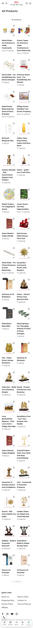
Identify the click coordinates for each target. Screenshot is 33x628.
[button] (13, 25)
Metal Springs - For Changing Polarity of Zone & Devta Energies (24, 329)
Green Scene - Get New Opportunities (23, 206)
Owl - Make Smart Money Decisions (7, 360)
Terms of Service (24, 604)
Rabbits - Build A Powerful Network (9, 543)
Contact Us (21, 600)
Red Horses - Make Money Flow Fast (22, 235)
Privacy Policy (7, 604)
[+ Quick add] (13, 35)
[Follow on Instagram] (7, 614)
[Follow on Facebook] (2, 614)
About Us (5, 597)
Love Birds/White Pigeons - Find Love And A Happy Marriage (9, 421)
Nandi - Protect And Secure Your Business (24, 389)
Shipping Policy (7, 600)
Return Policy (23, 597)
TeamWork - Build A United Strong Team (23, 543)
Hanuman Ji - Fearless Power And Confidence (8, 484)
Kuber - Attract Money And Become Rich (23, 296)
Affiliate (4, 608)
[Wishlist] (27, 3)
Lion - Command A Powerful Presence (24, 484)
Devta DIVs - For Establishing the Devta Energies (9, 77)
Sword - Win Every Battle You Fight (9, 514)
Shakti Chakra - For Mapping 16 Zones (8, 206)
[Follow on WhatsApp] (16, 614)
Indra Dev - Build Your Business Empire (9, 389)
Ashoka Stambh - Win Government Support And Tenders (8, 175)
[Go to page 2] (21, 582)
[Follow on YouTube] (12, 614)
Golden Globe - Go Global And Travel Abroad (23, 514)
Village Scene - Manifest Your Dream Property (24, 108)
